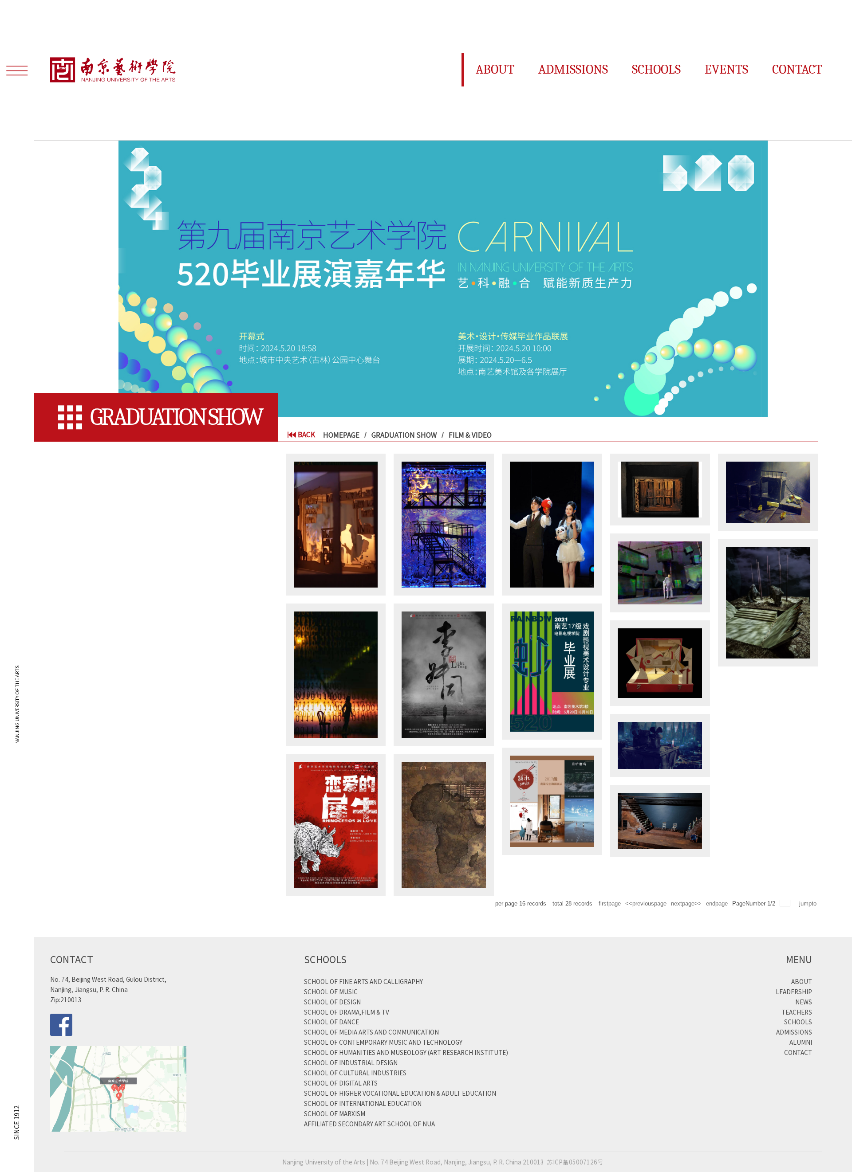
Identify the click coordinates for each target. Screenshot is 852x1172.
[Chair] (660, 572)
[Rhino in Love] (336, 824)
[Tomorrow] (336, 673)
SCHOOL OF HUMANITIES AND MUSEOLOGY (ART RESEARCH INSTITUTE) (406, 1052)
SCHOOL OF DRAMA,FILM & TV (346, 1011)
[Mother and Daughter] (660, 662)
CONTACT (798, 1052)
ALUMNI (800, 1042)
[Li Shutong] (444, 673)
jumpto (808, 903)
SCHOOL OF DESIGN (332, 1001)
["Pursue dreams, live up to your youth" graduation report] (552, 523)
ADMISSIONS (794, 1031)
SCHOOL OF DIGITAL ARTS (341, 1082)
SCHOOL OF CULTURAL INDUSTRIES (355, 1072)
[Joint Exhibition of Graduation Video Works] (552, 800)
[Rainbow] (552, 671)
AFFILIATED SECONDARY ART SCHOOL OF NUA (369, 1123)
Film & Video (470, 434)
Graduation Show (404, 434)
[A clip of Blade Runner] (660, 744)
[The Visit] (660, 488)
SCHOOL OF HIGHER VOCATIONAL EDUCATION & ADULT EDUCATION (400, 1093)
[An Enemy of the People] (660, 820)
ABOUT (801, 981)
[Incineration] (444, 523)
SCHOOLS (798, 1021)
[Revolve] (336, 523)
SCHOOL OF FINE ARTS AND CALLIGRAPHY (363, 981)
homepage (341, 434)
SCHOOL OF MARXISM (334, 1113)
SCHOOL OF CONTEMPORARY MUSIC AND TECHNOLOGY (383, 1042)
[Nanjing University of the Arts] (114, 70)
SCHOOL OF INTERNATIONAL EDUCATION (363, 1103)
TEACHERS (796, 1011)
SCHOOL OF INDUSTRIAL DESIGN (351, 1062)
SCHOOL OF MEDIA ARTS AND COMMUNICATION (371, 1031)
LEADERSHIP (794, 991)
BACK (306, 434)
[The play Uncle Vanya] (444, 824)
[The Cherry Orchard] (768, 602)
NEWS (803, 1001)
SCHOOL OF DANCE (331, 1021)
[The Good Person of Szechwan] (768, 491)
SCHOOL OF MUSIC (331, 991)
